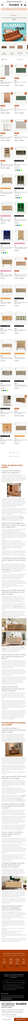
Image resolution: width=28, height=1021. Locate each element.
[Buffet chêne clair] (20, 47)
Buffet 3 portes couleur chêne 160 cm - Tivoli (21, 440)
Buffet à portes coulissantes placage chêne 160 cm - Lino (20, 275)
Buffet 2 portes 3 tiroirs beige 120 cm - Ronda (21, 138)
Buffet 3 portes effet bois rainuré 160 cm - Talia (6, 220)
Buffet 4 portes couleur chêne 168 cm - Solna (21, 303)
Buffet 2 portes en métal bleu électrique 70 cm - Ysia (6, 248)
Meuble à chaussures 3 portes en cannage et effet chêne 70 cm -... (20, 248)
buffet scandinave (5, 569)
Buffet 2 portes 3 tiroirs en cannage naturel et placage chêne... (6, 358)
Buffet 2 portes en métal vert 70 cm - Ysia (20, 193)
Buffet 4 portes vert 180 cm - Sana (20, 110)
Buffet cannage (12, 53)
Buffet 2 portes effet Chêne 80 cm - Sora (6, 440)
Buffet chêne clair (20, 53)
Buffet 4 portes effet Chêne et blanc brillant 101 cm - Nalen (6, 138)
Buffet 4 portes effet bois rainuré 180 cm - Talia (6, 303)
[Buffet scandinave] (4, 47)
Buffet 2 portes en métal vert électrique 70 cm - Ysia (20, 220)
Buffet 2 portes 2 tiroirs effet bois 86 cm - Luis (6, 110)
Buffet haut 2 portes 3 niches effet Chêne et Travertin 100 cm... (6, 165)
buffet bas (19, 799)
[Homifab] (14, 5)
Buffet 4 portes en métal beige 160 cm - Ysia (5, 385)
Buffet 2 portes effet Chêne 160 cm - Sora (6, 330)
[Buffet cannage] (12, 47)
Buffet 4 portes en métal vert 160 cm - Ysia (20, 165)
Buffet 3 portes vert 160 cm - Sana (20, 83)
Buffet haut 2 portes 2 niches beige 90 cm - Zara (6, 413)
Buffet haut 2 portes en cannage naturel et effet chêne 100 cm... (19, 358)
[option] (4, 50)
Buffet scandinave (4, 53)
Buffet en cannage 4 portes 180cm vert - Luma (20, 330)
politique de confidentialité (10, 989)
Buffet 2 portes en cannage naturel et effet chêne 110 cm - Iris (6, 193)
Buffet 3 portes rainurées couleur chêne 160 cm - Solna (20, 385)
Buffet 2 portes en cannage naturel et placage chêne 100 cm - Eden (6, 275)
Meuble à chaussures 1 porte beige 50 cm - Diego (6, 83)
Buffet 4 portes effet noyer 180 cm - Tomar (20, 413)
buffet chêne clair (17, 606)
